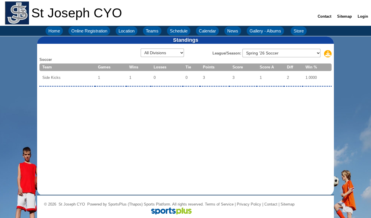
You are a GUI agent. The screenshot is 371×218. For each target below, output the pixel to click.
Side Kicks (51, 77)
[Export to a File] (328, 54)
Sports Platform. (157, 204)
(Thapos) (135, 204)
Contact (270, 204)
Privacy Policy (249, 204)
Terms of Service (219, 204)
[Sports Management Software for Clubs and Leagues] (169, 211)
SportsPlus (117, 204)
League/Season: (227, 53)
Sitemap (287, 204)
